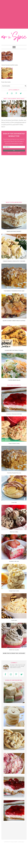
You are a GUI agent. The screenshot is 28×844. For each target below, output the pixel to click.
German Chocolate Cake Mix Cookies (9, 65)
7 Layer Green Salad (14, 380)
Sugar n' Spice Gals (14, 36)
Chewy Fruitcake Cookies (14, 443)
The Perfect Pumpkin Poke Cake (14, 291)
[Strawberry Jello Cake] (14, 559)
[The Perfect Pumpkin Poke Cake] (14, 288)
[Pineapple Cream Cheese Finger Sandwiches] (14, 702)
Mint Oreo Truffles (14, 531)
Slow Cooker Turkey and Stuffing (14, 320)
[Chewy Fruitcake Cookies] (14, 441)
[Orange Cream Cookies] (14, 588)
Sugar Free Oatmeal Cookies (14, 350)
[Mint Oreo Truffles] (14, 529)
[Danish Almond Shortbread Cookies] (14, 726)
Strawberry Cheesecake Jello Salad (14, 414)
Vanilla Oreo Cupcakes (14, 649)
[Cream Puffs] (14, 500)
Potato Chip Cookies (6, 82)
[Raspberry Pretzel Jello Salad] (14, 797)
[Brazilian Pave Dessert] (14, 229)
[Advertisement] (14, 14)
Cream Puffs (14, 502)
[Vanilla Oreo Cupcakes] (14, 647)
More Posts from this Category (14, 653)
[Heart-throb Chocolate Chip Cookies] (14, 749)
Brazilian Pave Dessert (14, 231)
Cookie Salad (14, 620)
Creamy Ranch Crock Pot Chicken (14, 261)
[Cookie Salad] (14, 618)
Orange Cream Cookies (14, 590)
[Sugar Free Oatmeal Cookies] (14, 348)
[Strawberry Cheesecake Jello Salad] (14, 411)
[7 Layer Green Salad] (14, 377)
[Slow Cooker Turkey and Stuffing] (14, 318)
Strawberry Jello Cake (14, 561)
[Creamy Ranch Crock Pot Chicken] (14, 258)
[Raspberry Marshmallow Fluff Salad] (14, 773)
